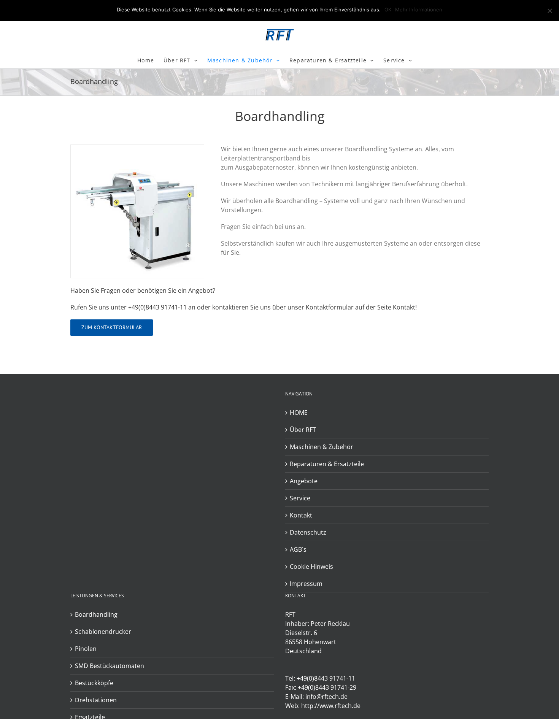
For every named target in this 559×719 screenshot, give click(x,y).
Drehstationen (96, 700)
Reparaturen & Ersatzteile (327, 464)
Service (300, 498)
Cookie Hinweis (311, 566)
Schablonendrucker (103, 631)
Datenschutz (308, 532)
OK (387, 9)
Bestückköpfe (94, 683)
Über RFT (303, 429)
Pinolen (86, 648)
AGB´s (298, 549)
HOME (299, 412)
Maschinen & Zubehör (321, 447)
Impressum (306, 583)
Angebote (304, 481)
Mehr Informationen (418, 9)
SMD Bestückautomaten (109, 666)
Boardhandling (96, 614)
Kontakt (301, 515)
